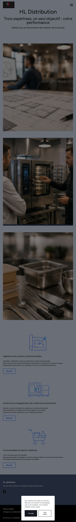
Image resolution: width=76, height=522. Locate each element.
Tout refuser (45, 513)
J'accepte (31, 513)
